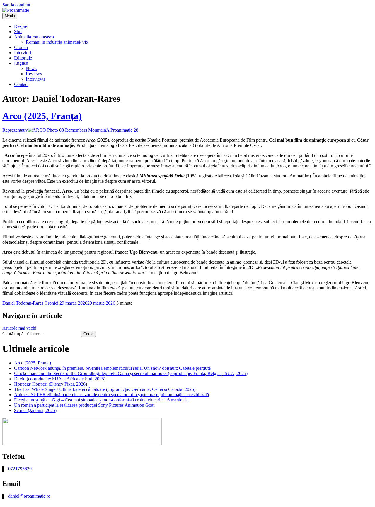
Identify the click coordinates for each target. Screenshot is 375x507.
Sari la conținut (16, 4)
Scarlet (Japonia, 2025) (35, 410)
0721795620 (20, 468)
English (21, 63)
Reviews (34, 73)
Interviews (35, 79)
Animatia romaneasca (34, 36)
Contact (21, 84)
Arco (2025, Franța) (42, 116)
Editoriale (23, 57)
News (31, 68)
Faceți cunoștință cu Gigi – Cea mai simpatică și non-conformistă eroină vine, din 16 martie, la (101, 399)
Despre (20, 26)
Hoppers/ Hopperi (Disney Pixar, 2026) (50, 383)
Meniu (10, 16)
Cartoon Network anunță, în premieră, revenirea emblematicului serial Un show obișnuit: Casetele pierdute (112, 368)
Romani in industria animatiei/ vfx (57, 42)
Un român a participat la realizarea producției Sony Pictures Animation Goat (84, 405)
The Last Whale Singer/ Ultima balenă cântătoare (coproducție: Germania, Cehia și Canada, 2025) (104, 389)
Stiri (18, 31)
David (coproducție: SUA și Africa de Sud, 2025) (59, 378)
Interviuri (22, 52)
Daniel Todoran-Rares (22, 303)
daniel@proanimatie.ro (29, 496)
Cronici (21, 47)
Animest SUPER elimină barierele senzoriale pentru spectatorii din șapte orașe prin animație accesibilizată (111, 394)
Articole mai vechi (19, 327)
